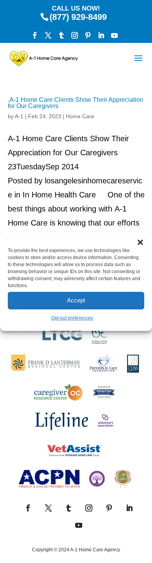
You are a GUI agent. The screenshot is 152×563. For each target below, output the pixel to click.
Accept (76, 300)
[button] (140, 242)
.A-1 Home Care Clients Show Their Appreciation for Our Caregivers (75, 102)
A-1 (19, 116)
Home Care (80, 116)
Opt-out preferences (72, 318)
